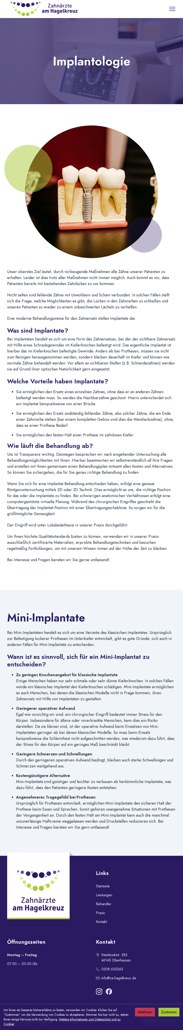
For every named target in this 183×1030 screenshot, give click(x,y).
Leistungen (104, 895)
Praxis (100, 912)
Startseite (103, 886)
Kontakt (101, 921)
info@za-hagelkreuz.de (118, 978)
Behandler (103, 904)
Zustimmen (169, 1012)
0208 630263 (112, 969)
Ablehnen (145, 1012)
